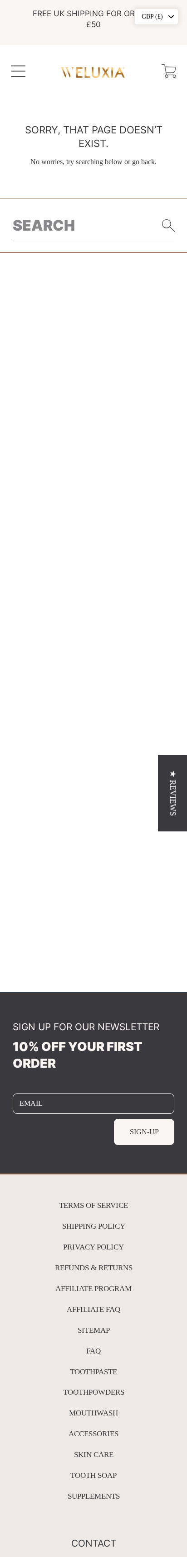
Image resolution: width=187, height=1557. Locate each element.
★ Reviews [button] (172, 793)
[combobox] (94, 225)
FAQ (93, 1351)
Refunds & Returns (94, 1268)
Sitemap (94, 1330)
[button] (18, 70)
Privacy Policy (93, 1247)
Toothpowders (93, 1392)
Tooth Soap (93, 1475)
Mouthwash (93, 1413)
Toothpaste (93, 1372)
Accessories (93, 1433)
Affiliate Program (93, 1288)
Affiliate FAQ (93, 1309)
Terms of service (93, 1205)
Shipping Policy (93, 1226)
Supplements (94, 1496)
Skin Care (93, 1454)
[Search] (169, 226)
